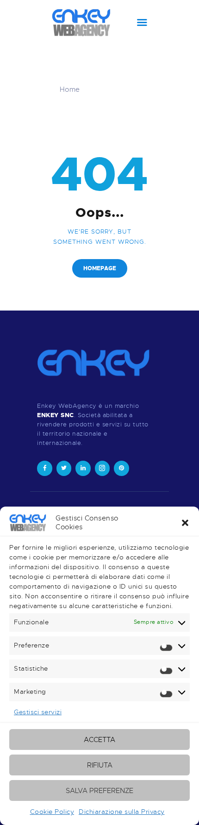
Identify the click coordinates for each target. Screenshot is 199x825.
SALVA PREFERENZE (99, 791)
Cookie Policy (52, 811)
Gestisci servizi (38, 712)
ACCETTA (99, 740)
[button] (185, 522)
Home (70, 89)
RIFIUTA (99, 765)
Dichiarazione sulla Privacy (122, 811)
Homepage (99, 268)
